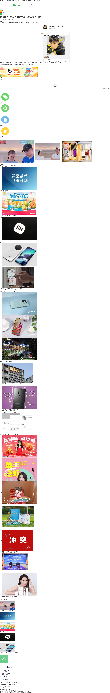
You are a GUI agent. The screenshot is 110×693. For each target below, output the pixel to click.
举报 (1, 79)
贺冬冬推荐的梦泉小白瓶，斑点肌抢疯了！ (10, 596)
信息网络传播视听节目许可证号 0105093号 (7, 686)
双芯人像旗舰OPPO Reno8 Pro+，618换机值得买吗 (9, 291)
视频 (26, 0)
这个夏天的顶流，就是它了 (5, 190)
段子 (32, 0)
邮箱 (23, 0)
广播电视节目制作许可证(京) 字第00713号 (7, 684)
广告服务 (12, 690)
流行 (4, 0)
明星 (10, 0)
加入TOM (15, 690)
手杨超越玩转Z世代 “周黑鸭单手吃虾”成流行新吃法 (9, 434)
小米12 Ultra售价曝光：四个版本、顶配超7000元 (9, 240)
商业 (24, 0)
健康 (30, 0)
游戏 (13, 0)
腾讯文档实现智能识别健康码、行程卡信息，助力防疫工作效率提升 (14, 431)
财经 (28, 0)
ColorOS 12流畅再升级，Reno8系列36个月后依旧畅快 (12, 288)
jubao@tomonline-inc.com (29, 692)
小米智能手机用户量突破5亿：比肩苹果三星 (8, 215)
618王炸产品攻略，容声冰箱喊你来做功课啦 (10, 409)
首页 (1, 0)
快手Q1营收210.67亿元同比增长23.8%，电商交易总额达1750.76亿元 (14, 383)
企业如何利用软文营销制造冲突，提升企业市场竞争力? (12, 551)
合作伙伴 (8, 690)
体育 (8, 0)
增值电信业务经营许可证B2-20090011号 (7, 687)
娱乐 (6, 0)
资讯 (2, 0)
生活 (17, 0)
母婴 (19, 0)
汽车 (35, 0)
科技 (39, 0)
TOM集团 (1, 690)
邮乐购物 (5, 690)
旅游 (15, 0)
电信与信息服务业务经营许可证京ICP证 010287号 (9, 682)
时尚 (12, 0)
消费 (34, 0)
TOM (3, 410)
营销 (21, 0)
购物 (37, 0)
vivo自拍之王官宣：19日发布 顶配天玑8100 (8, 165)
